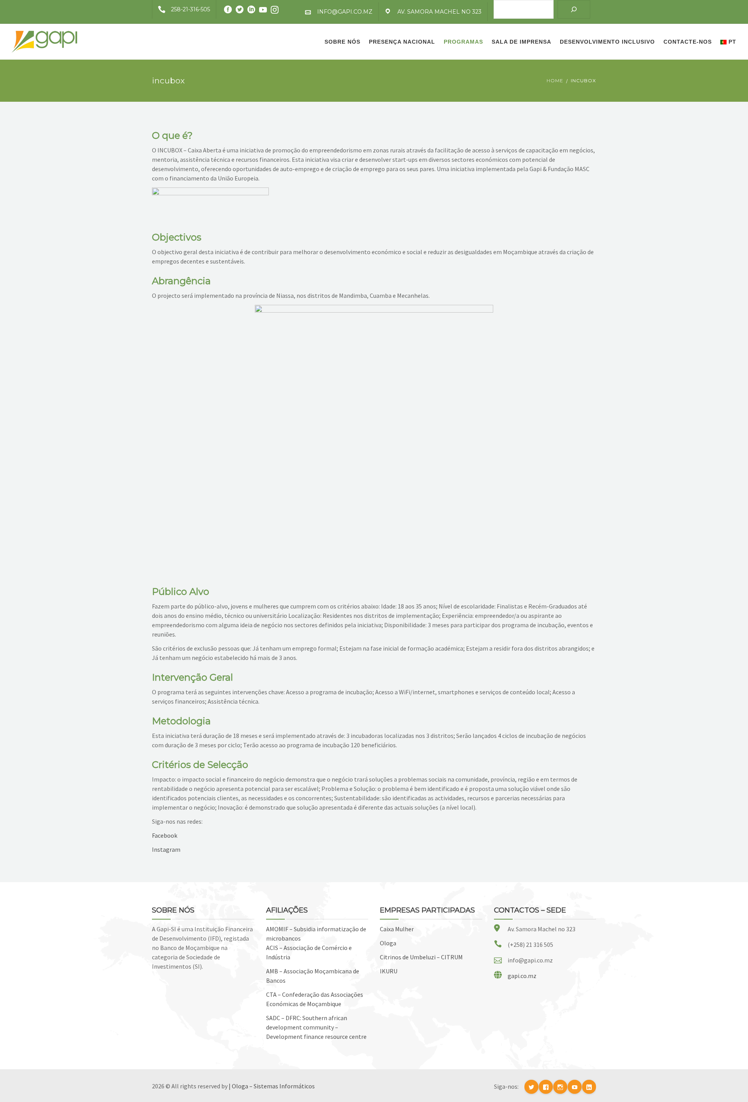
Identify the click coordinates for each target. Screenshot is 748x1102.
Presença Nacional (402, 42)
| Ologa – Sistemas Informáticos (272, 1086)
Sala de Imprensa (521, 42)
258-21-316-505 (190, 9)
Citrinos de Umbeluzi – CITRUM (421, 957)
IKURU (388, 971)
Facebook (164, 835)
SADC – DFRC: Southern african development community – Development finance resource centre (316, 1027)
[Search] (573, 9)
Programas (463, 42)
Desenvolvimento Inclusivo (607, 42)
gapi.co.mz (522, 976)
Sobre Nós (342, 42)
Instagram (166, 849)
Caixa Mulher (397, 929)
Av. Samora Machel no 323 (439, 11)
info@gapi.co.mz (344, 11)
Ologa (388, 943)
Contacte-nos (687, 42)
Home (555, 80)
